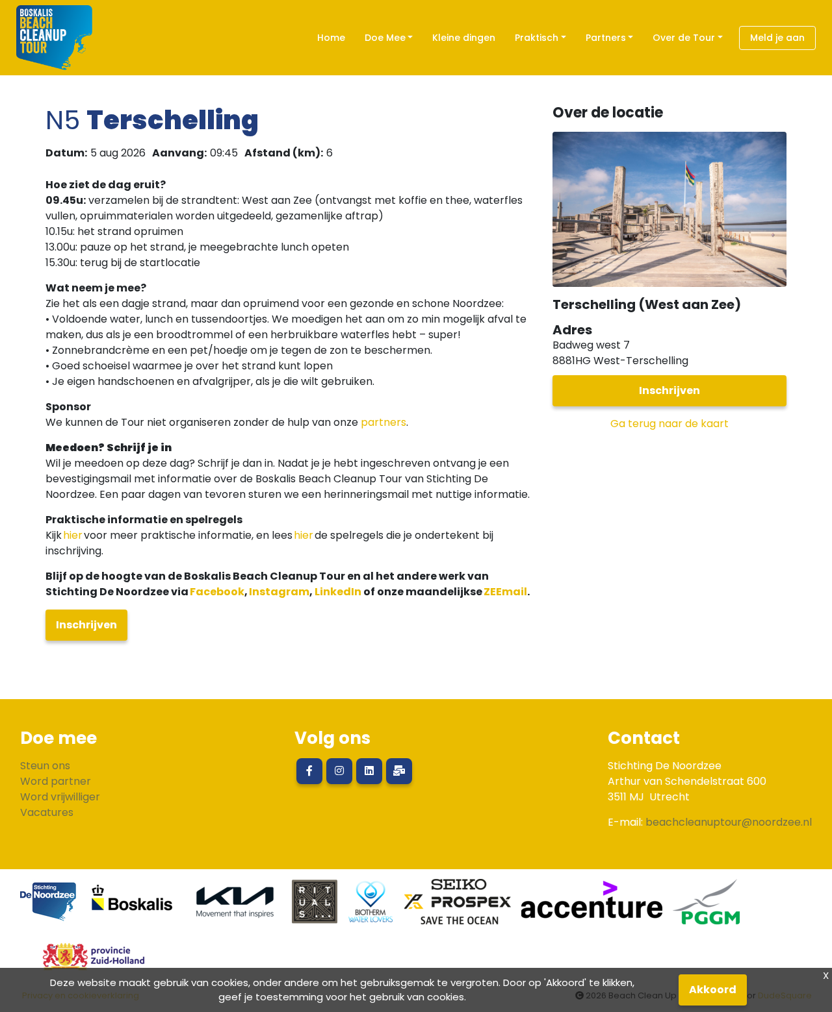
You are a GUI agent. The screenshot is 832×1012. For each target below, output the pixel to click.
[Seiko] (457, 906)
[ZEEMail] (399, 771)
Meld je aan (777, 37)
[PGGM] (706, 906)
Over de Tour (684, 37)
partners (383, 422)
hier (73, 535)
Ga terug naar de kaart (669, 423)
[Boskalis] (132, 906)
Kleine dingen (463, 37)
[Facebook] (309, 771)
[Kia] (235, 906)
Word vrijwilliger (60, 796)
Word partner (55, 781)
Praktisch (536, 37)
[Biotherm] (371, 906)
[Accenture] (592, 906)
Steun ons (45, 765)
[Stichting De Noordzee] (48, 906)
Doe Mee (385, 37)
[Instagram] (339, 771)
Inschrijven (86, 624)
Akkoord (712, 989)
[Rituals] (315, 906)
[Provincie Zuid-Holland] (88, 961)
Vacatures (46, 812)
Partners (606, 37)
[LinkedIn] (369, 771)
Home (331, 37)
